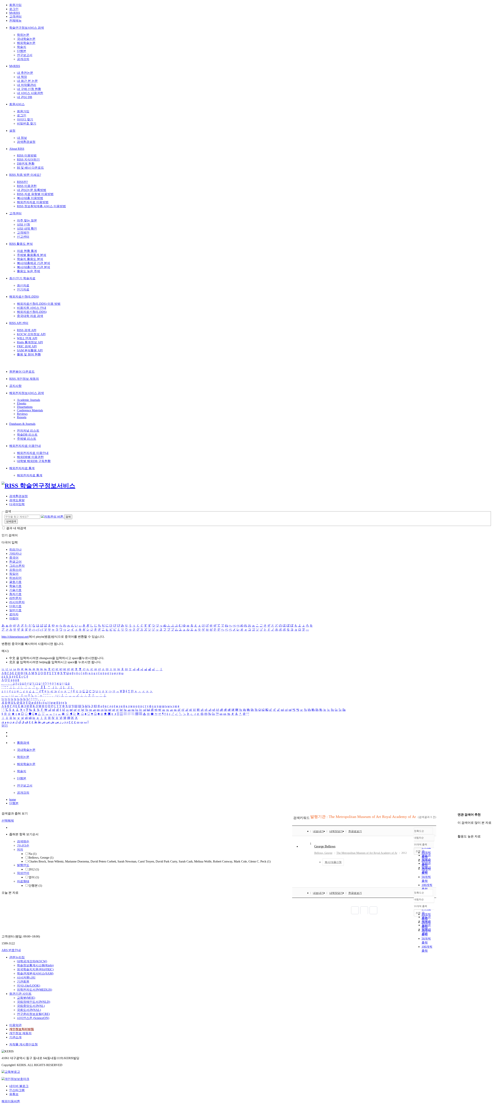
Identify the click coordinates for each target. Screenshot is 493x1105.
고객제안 (23, 232)
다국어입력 (17, 504)
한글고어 (15, 561)
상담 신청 (23, 224)
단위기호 (15, 606)
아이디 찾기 (25, 119)
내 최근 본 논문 (27, 81)
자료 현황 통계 (27, 251)
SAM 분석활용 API (30, 350)
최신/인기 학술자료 (22, 278)
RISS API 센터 (18, 323)
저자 (20, 849)
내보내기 (318, 831)
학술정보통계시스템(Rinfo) (35, 965)
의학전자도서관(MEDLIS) (34, 989)
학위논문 (23, 34)
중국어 (13, 557)
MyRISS (14, 12)
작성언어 (23, 873)
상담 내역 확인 (27, 228)
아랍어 (13, 618)
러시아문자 (17, 602)
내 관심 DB (24, 97)
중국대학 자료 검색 (30, 316)
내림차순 (419, 837)
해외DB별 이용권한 (30, 457)
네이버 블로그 (19, 1086)
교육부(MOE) (26, 997)
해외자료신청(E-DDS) (24, 296)
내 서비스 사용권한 (30, 93)
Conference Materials (30, 410)
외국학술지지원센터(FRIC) (35, 969)
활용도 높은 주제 (28, 271)
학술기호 (15, 586)
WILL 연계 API (27, 338)
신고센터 (23, 236)
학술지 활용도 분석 (30, 259)
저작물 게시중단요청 (23, 1044)
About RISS (16, 148)
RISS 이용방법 (27, 155)
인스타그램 (17, 1090)
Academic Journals (28, 400)
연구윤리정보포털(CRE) (33, 1014)
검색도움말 (17, 500)
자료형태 (23, 881)
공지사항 (15, 385)
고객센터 (15, 16)
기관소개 (15, 1037)
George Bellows (324, 846)
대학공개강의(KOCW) (32, 961)
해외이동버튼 (11, 1101)
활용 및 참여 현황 (29, 354)
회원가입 (15, 5)
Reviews (22, 413)
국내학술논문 (26, 38)
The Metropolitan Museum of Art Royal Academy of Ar (366, 852)
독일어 (13, 573)
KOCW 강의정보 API (31, 334)
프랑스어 (15, 569)
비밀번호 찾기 (26, 123)
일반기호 (15, 610)
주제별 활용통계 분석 (31, 255)
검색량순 (23, 841)
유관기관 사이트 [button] (20, 993)
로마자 (13, 614)
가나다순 (23, 845)
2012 (34, 869)
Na (32, 853)
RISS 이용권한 (27, 186)
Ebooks (21, 403)
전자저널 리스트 (28, 430)
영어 (34, 877)
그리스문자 (17, 565)
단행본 (21, 51)
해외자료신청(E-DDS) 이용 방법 (38, 303)
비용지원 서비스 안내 (31, 307)
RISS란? (22, 182)
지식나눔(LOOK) (28, 985)
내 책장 (22, 76)
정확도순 (419, 831)
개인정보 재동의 (20, 1033)
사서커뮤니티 (26, 977)
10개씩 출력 (420, 906)
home (12, 799)
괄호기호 (15, 582)
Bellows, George (41, 857)
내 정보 (22, 137)
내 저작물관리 (26, 85)
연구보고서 (24, 55)
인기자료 (23, 289)
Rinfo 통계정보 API (30, 342)
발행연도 (23, 865)
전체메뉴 (15, 20)
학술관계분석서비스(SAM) (35, 973)
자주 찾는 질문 (27, 220)
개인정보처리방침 (21, 1029)
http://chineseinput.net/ (15, 636)
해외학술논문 (26, 43)
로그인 (13, 9)
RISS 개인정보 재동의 (24, 378)
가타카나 (15, 553)
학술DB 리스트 (27, 434)
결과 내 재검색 (16, 528)
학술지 (21, 47)
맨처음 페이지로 (355, 910)
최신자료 (23, 285)
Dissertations (25, 406)
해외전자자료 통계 (22, 468)
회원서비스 (17, 104)
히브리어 (15, 577)
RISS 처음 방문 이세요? (25, 174)
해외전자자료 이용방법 (33, 202)
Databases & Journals (22, 423)
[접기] (459, 829)
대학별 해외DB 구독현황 (34, 461)
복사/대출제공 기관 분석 (33, 263)
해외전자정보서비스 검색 (26, 393)
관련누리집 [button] (17, 957)
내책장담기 (336, 831)
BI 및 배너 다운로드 (30, 167)
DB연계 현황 (25, 163)
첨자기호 (15, 594)
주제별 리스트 (26, 438)
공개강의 (23, 59)
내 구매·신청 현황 (29, 89)
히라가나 (15, 549)
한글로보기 (355, 831)
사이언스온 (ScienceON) (33, 1018)
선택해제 (8, 820)
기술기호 (15, 590)
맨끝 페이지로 (373, 910)
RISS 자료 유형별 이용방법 (35, 194)
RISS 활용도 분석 (21, 243)
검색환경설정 (26, 141)
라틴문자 (15, 598)
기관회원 (23, 981)
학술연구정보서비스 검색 (26, 27)
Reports (21, 417)
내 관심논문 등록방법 (31, 190)
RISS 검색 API (26, 330)
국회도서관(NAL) (29, 1010)
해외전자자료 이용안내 (25, 445)
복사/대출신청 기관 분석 (33, 267)
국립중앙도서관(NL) (31, 1005)
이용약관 (15, 1025)
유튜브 (13, 1094)
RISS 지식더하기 (28, 159)
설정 (12, 130)
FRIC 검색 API (27, 346)
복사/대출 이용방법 (30, 198)
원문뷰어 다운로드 (22, 371)
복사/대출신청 (333, 862)
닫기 (5, 725)
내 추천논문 (25, 72)
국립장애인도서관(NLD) (33, 1001)
